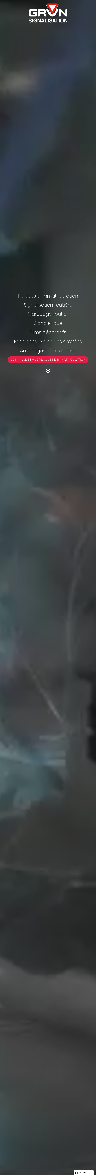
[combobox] (84, 1172)
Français (82, 1172)
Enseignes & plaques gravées (48, 341)
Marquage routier (48, 314)
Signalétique (48, 323)
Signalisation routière (48, 305)
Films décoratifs (48, 332)
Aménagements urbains (48, 350)
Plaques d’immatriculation (48, 296)
